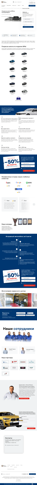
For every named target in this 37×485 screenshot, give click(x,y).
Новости (19, 5)
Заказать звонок (32, 5)
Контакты (3, 6)
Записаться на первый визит (29, 285)
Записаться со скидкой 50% (28, 170)
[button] (34, 204)
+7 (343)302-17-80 (32, 2)
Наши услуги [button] (14, 5)
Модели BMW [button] (9, 5)
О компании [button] (3, 5)
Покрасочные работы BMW (18, 8)
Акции (23, 5)
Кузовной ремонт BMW (9, 8)
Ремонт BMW (3, 8)
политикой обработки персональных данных (27, 24)
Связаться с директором (24, 398)
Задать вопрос (31, 428)
